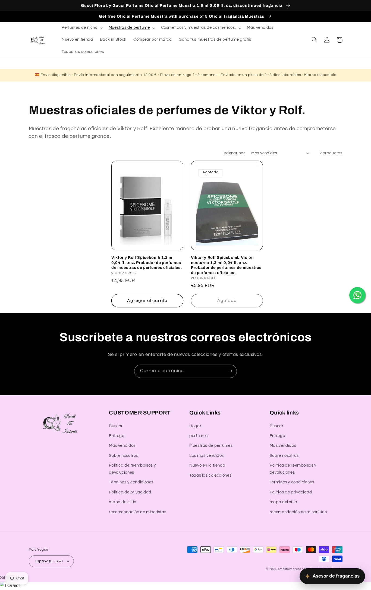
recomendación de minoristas (137, 512)
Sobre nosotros (123, 456)
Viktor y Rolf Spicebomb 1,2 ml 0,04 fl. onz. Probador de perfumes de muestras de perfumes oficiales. (146, 262)
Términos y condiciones (131, 482)
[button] (81, 28)
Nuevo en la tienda (207, 465)
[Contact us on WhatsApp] (357, 295)
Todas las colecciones (210, 475)
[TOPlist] (10, 585)
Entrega (116, 436)
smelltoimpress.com (293, 568)
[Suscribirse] (230, 371)
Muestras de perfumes (211, 446)
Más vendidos (122, 446)
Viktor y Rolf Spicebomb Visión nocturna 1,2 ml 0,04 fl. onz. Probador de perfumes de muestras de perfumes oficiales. (226, 265)
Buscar (116, 426)
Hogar (195, 426)
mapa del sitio (122, 502)
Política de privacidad (130, 492)
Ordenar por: (234, 153)
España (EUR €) (49, 561)
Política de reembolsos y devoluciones (132, 468)
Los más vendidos (206, 456)
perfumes (198, 436)
